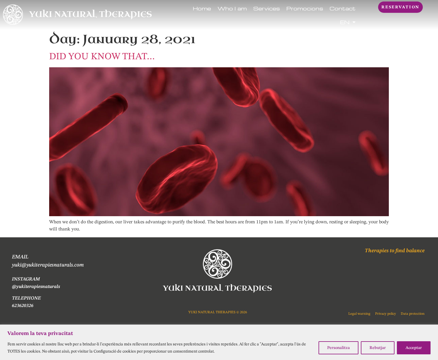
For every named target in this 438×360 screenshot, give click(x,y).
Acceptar (414, 348)
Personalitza (338, 348)
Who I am (232, 8)
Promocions (304, 8)
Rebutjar (377, 348)
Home (202, 8)
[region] (219, 342)
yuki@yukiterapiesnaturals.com (48, 265)
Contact (342, 8)
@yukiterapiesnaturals (36, 286)
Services (266, 8)
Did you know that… (102, 57)
